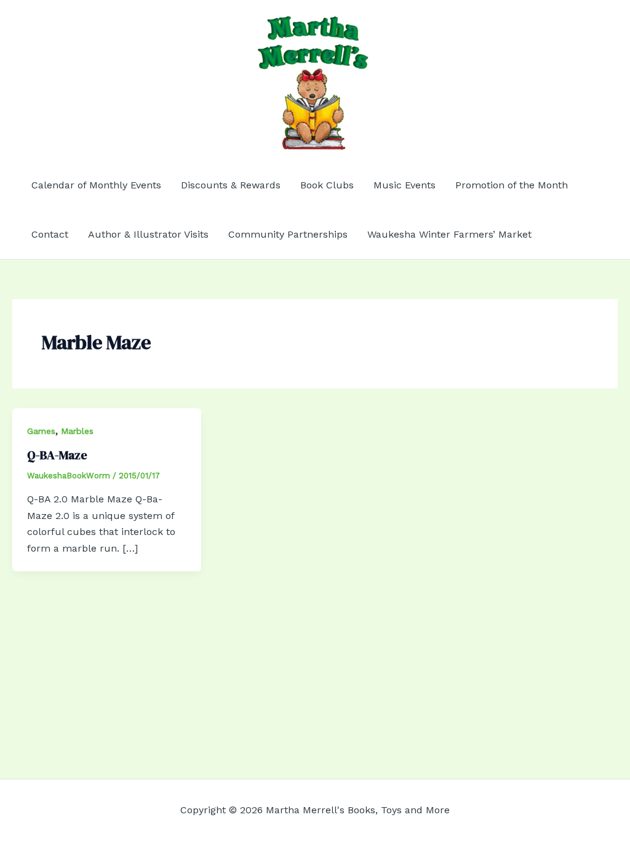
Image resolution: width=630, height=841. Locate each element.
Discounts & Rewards (231, 185)
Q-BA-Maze (57, 455)
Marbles (77, 431)
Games (41, 431)
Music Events (404, 185)
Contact (49, 234)
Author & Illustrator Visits (148, 234)
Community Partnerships (288, 234)
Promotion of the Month (511, 185)
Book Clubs (327, 185)
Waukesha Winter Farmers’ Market (449, 234)
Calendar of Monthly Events (96, 185)
